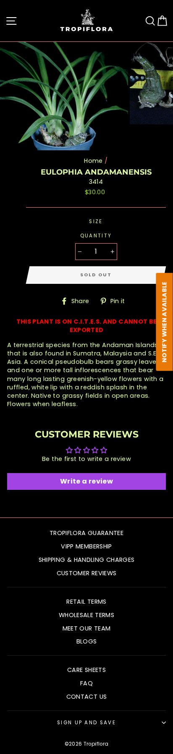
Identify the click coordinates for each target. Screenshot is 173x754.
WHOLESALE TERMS (86, 615)
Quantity (96, 235)
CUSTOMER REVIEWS (87, 573)
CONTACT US (86, 696)
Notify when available (164, 322)
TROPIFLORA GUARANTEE (86, 533)
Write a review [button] (86, 481)
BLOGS (86, 641)
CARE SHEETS (86, 670)
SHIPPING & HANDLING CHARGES (87, 560)
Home (93, 161)
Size (95, 221)
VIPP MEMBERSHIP (86, 546)
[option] (65, 96)
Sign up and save (86, 722)
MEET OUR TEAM (87, 628)
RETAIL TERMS (86, 601)
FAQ (86, 683)
